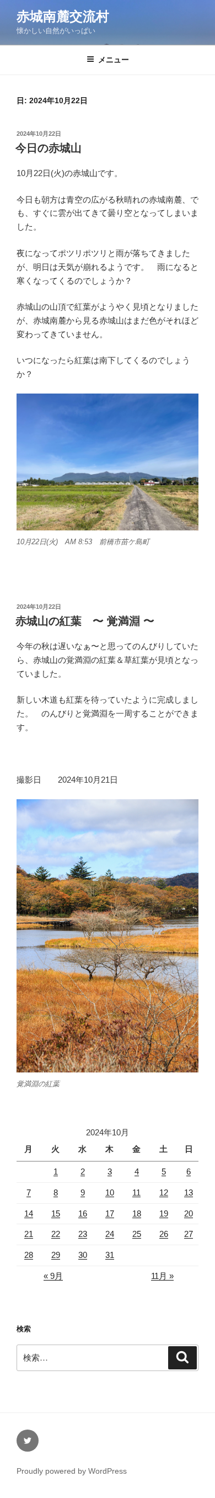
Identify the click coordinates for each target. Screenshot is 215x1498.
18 (136, 1213)
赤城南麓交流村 (63, 16)
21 (28, 1234)
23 (82, 1234)
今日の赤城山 (48, 148)
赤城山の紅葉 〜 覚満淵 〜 (84, 621)
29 (55, 1255)
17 (109, 1213)
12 (163, 1192)
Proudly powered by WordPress (72, 1471)
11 (136, 1192)
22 (55, 1234)
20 (188, 1213)
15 (55, 1213)
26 (163, 1234)
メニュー (113, 59)
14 (28, 1213)
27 (188, 1234)
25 (136, 1234)
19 (163, 1213)
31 (109, 1255)
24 (109, 1234)
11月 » (162, 1276)
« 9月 (53, 1276)
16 (82, 1213)
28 (28, 1255)
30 (82, 1255)
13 (188, 1192)
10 (109, 1192)
